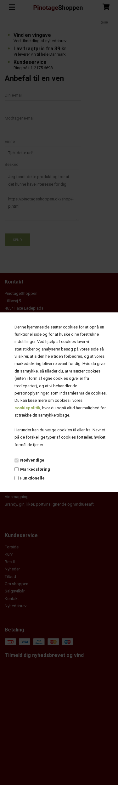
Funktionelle (32, 478)
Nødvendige (32, 460)
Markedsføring (35, 469)
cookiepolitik (27, 408)
